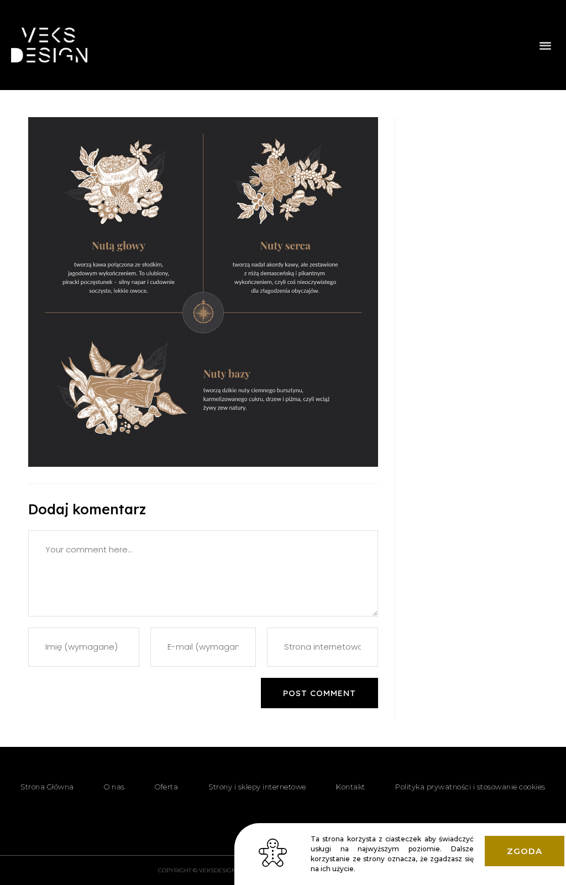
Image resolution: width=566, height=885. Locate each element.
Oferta (166, 786)
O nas (114, 786)
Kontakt (350, 786)
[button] (545, 45)
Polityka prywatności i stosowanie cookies (470, 786)
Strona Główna (47, 786)
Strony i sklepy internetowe (257, 786)
